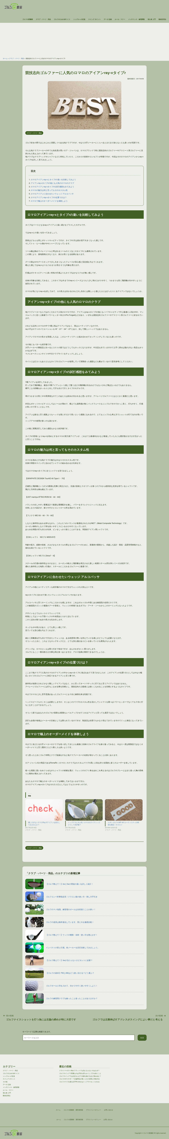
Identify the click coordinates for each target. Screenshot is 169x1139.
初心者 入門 (152, 19)
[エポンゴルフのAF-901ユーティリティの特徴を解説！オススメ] (124, 810)
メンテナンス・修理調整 (136, 19)
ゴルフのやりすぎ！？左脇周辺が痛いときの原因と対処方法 (79, 1079)
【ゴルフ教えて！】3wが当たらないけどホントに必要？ (69, 960)
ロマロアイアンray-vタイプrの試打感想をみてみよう (52, 186)
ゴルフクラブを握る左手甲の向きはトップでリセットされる (79, 1082)
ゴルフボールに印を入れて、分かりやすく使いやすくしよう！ (71, 985)
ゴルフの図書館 (27, 19)
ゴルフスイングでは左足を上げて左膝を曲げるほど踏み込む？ (80, 1076)
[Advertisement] (84, 39)
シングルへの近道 (79, 19)
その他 (5, 1082)
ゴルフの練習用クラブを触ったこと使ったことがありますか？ (71, 998)
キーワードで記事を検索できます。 (37, 1031)
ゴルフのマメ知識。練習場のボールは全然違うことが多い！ (71, 909)
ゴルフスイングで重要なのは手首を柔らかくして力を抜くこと (80, 1073)
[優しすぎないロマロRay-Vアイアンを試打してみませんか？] (44, 810)
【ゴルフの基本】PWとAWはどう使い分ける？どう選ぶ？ (70, 973)
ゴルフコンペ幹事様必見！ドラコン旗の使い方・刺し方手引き (71, 896)
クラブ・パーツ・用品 (43, 19)
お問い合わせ (108, 1119)
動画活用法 (162, 19)
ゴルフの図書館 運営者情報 (73, 1119)
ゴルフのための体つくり (62, 19)
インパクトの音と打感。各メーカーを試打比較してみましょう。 (72, 947)
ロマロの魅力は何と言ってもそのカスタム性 (49, 190)
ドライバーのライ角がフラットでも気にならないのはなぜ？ (79, 1070)
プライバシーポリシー (93, 1119)
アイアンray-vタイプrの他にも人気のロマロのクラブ (52, 183)
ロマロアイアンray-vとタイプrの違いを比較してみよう (53, 179)
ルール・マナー (120, 19)
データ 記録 (108, 19)
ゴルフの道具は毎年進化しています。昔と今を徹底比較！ (70, 922)
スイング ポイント (94, 19)
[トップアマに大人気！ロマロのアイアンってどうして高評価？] (84, 810)
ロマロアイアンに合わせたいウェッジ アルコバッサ (52, 193)
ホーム (5, 58)
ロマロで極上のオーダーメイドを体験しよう (49, 201)
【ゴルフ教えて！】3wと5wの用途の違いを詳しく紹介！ (69, 884)
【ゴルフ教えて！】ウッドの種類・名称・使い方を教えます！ (71, 934)
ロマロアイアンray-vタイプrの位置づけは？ (49, 197)
